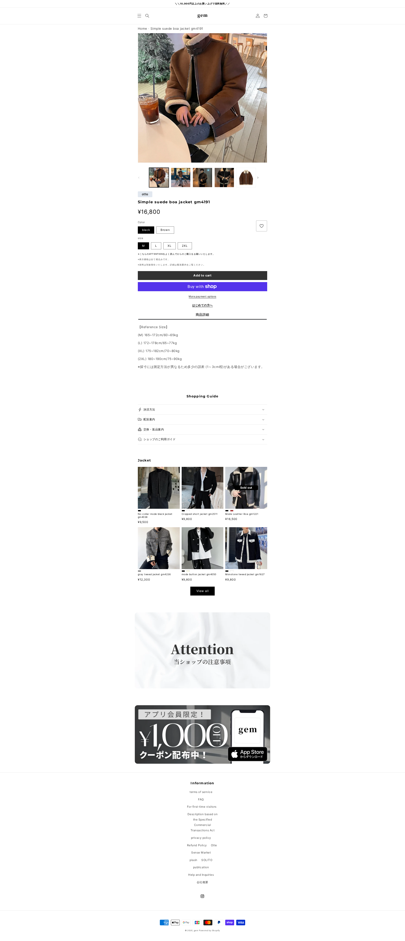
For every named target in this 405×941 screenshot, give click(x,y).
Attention (156, 254)
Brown (165, 230)
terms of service (201, 792)
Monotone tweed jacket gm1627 (245, 574)
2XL (185, 245)
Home (142, 28)
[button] (139, 15)
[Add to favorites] (261, 226)
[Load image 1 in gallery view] (159, 177)
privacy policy (201, 837)
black (146, 230)
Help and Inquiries (201, 874)
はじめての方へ (202, 305)
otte (145, 194)
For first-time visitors (202, 806)
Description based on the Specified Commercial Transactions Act (203, 822)
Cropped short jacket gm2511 (200, 513)
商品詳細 (202, 314)
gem (196, 930)
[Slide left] (143, 177)
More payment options (202, 296)
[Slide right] (262, 177)
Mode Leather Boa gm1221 (241, 513)
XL (170, 245)
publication (201, 867)
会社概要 (202, 882)
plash (193, 860)
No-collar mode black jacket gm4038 (155, 515)
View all (202, 591)
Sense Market (201, 852)
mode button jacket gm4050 (199, 574)
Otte (214, 845)
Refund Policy (197, 845)
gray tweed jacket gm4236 (154, 574)
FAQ (201, 799)
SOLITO (206, 860)
